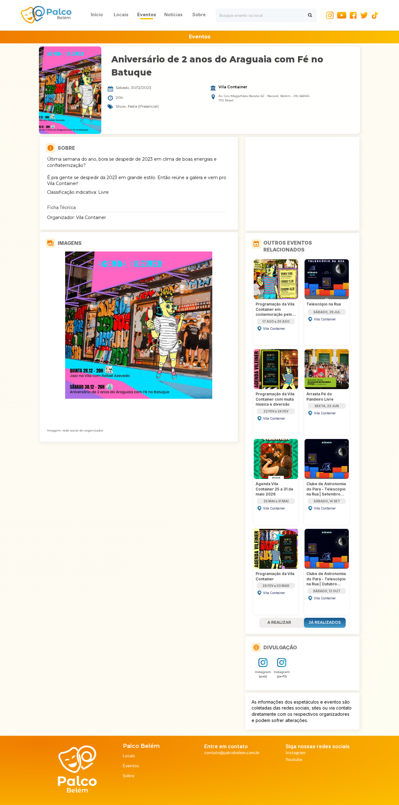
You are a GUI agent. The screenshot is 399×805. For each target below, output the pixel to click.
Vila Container (233, 87)
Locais (129, 756)
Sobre (128, 775)
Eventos (131, 766)
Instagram (295, 752)
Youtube (294, 759)
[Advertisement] (302, 183)
